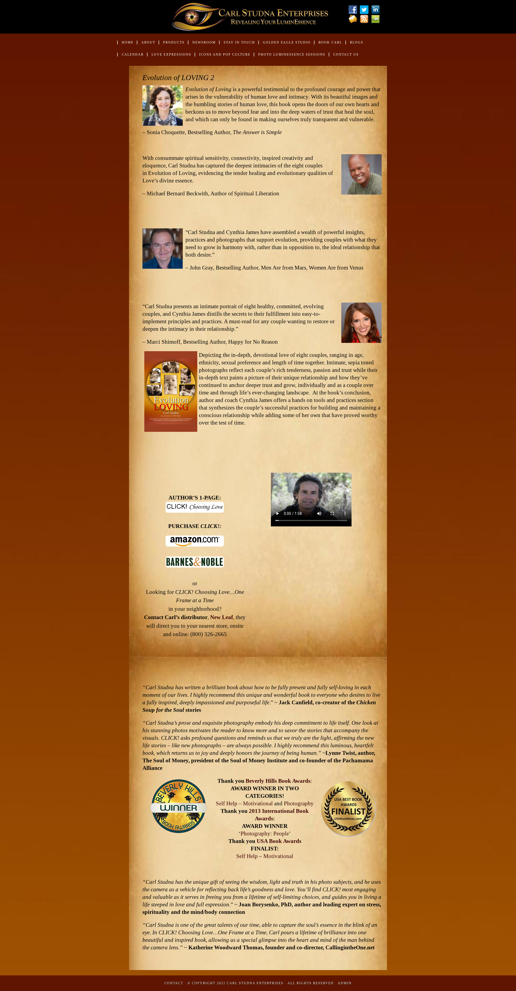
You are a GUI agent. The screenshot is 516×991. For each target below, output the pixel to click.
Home (128, 42)
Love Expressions (171, 54)
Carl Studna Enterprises (256, 983)
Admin (345, 983)
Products (172, 44)
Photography (299, 803)
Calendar (133, 54)
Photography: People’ (266, 833)
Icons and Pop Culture (224, 54)
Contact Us (346, 54)
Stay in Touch (239, 42)
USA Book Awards (279, 841)
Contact (173, 983)
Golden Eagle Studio (287, 42)
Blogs (356, 42)
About (146, 44)
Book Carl (328, 44)
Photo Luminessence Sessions (291, 54)
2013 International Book (279, 811)
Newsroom (202, 44)
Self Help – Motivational (244, 803)
